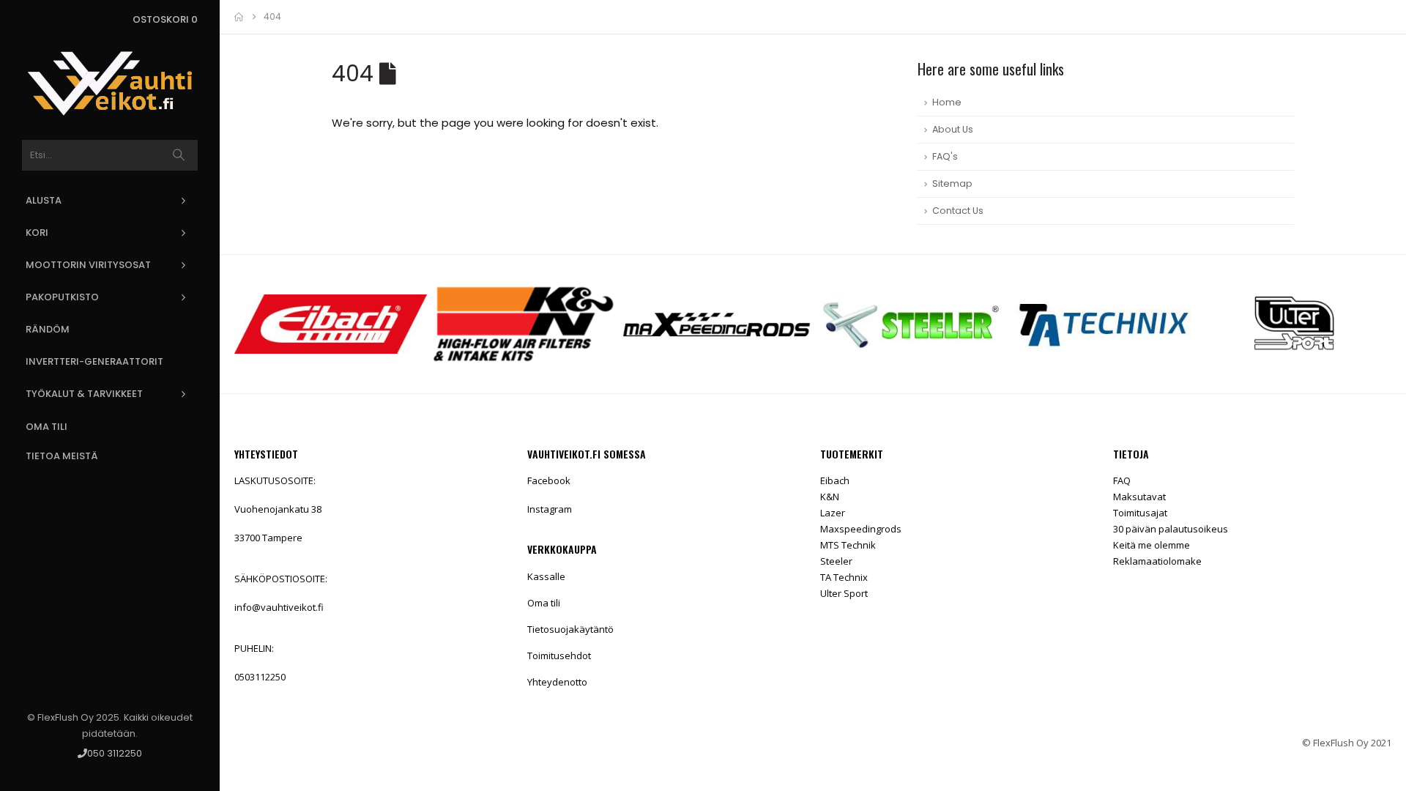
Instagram (549, 509)
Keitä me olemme (1151, 545)
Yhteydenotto (557, 681)
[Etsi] (179, 155)
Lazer (832, 512)
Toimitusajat (1140, 512)
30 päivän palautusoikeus (1170, 528)
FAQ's (945, 156)
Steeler (836, 561)
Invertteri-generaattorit (94, 361)
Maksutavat (1139, 496)
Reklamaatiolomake (1157, 561)
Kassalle (546, 576)
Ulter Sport (844, 593)
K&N (829, 496)
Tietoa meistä (62, 456)
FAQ (1122, 480)
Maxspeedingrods (860, 528)
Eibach (834, 480)
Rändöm (48, 329)
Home (946, 102)
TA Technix (844, 577)
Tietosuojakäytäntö (570, 629)
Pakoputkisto (62, 297)
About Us (952, 129)
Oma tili (46, 427)
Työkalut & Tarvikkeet (84, 394)
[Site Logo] (110, 83)
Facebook (548, 480)
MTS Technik (848, 545)
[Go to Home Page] (238, 17)
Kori (37, 232)
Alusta (44, 200)
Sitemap (952, 183)
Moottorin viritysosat (88, 265)
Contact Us (957, 210)
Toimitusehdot (559, 655)
